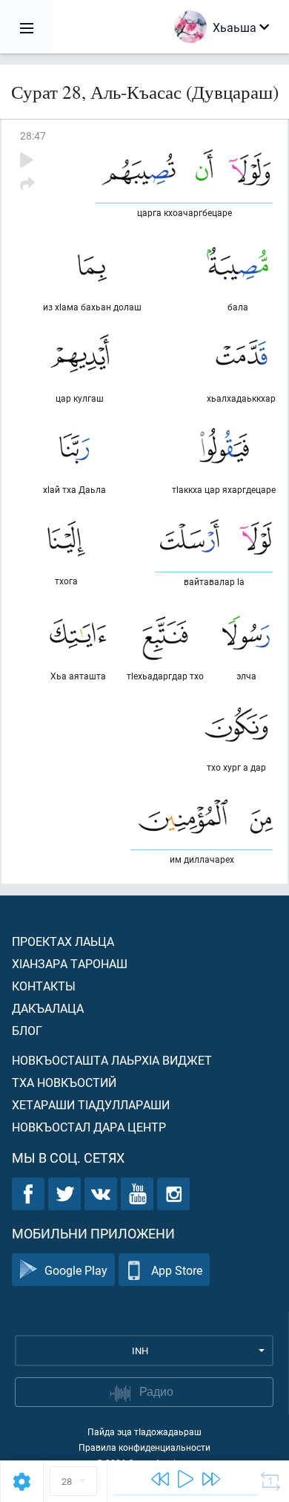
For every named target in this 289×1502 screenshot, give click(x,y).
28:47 (33, 135)
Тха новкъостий (64, 1082)
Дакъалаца (48, 1008)
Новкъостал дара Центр (89, 1126)
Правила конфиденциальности (144, 1447)
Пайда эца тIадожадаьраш (144, 1431)
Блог (27, 1030)
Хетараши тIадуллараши (91, 1104)
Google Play (75, 1270)
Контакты (44, 985)
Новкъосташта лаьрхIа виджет (112, 1060)
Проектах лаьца (63, 941)
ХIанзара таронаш (69, 963)
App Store (176, 1270)
